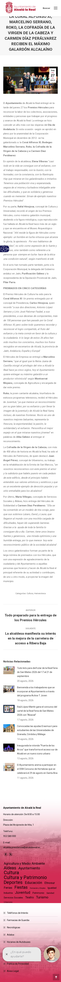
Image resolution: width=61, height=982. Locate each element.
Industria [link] (8, 893)
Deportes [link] (13, 882)
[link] (56, 8)
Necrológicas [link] (13, 927)
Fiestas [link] (21, 887)
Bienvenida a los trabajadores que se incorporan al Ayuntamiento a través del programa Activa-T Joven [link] (36, 691)
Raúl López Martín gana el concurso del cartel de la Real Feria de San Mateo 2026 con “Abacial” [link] (37, 711)
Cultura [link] (30, 593)
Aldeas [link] (10, 868)
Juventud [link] (22, 892)
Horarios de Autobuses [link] (18, 942)
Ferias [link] (8, 888)
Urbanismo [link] (8, 902)
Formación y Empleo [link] (37, 888)
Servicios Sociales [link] (13, 897)
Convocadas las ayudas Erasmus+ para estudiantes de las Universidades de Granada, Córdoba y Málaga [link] (37, 730)
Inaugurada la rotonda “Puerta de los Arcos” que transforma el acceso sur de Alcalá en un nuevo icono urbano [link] (37, 749)
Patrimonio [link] (38, 893)
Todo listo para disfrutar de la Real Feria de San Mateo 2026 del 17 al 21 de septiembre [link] (37, 672)
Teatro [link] (29, 897)
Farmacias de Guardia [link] (18, 920)
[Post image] (9, 670)
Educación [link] (33, 883)
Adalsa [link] (10, 934)
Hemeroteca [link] (40, 593)
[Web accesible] (3, 249)
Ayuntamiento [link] (29, 868)
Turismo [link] (42, 897)
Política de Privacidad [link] (18, 963)
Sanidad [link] (50, 893)
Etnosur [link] (49, 883)
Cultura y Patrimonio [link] (25, 877)
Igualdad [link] (52, 888)
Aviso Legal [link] (13, 971)
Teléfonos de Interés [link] (17, 913)
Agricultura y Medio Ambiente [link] (24, 863)
